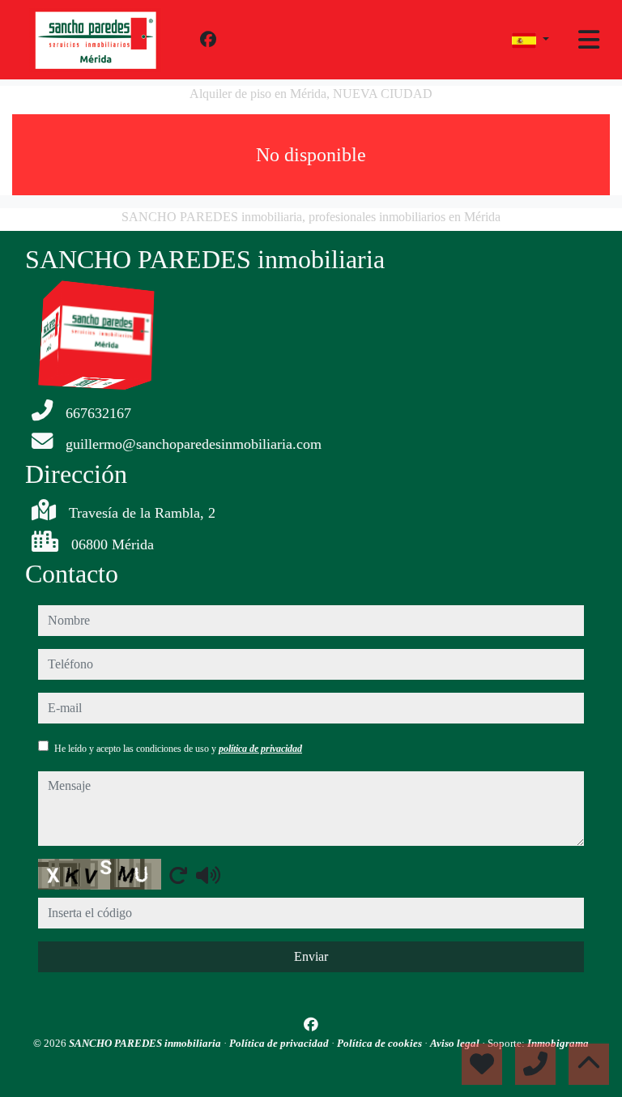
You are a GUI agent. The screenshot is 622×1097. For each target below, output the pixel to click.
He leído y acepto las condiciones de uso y (178, 748)
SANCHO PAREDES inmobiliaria (146, 1043)
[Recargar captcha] (178, 875)
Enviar (311, 956)
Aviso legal (456, 1043)
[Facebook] (208, 40)
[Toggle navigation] (589, 39)
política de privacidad (260, 748)
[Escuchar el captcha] (208, 875)
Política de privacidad (280, 1043)
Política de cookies (380, 1043)
